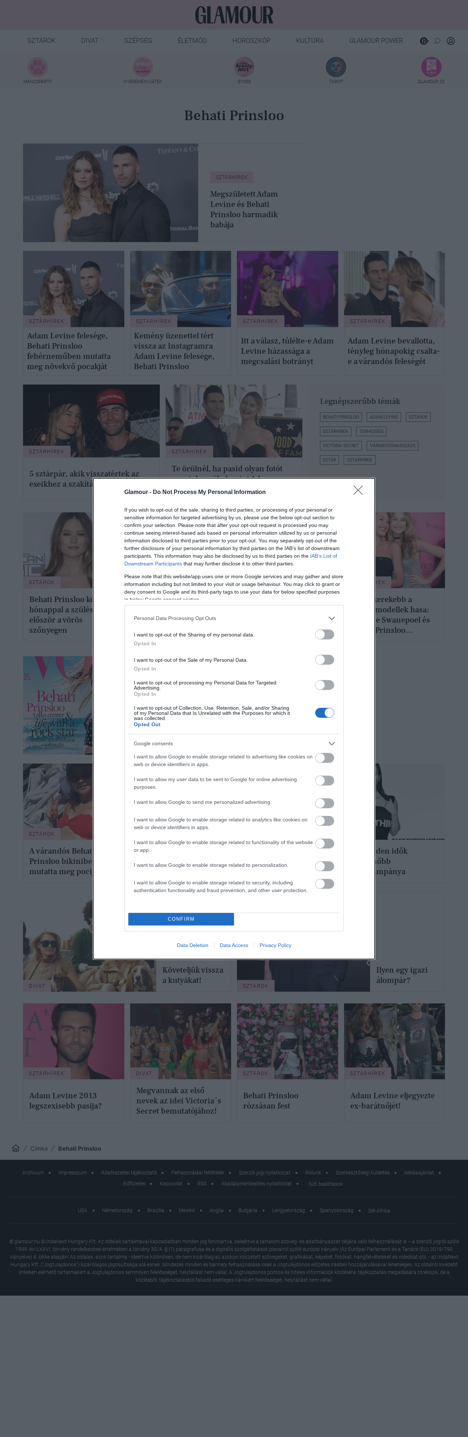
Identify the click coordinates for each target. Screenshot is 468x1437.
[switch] (324, 634)
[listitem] (234, 618)
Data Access (234, 945)
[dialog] (234, 718)
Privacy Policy (275, 945)
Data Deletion (192, 945)
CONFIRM (181, 919)
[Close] (360, 493)
